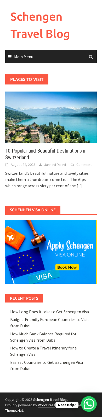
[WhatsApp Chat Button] (89, 404)
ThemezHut (14, 410)
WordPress (46, 405)
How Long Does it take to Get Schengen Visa (49, 311)
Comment (84, 164)
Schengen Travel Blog (50, 399)
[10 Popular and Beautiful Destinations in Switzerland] (51, 116)
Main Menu (23, 56)
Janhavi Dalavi (55, 164)
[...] (79, 185)
